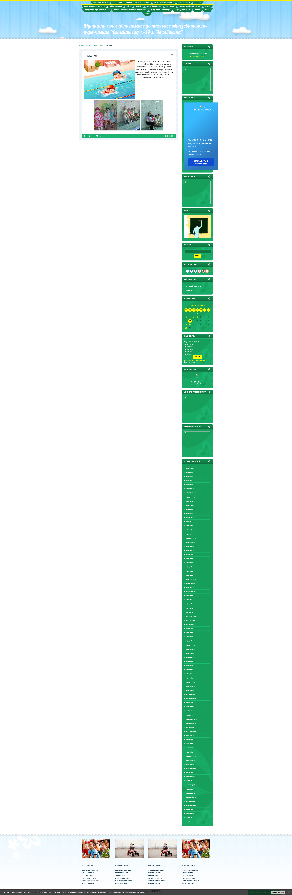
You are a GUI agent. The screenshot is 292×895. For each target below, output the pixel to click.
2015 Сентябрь (191, 538)
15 (194, 321)
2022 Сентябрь (191, 785)
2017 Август (190, 612)
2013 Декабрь (190, 468)
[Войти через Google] (203, 271)
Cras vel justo (87, 875)
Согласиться (278, 892)
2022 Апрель (190, 777)
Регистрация (194, 56)
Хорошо (190, 347)
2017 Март (189, 596)
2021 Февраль (190, 740)
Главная (82, 45)
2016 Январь (190, 550)
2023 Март (189, 810)
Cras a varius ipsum (89, 878)
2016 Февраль (190, 555)
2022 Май (189, 781)
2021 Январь (190, 736)
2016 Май (189, 567)
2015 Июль (189, 530)
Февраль (96, 45)
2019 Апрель (190, 670)
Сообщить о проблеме (201, 162)
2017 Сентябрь (191, 616)
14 (102, 45)
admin (93, 136)
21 (190, 324)
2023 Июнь (189, 822)
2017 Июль (189, 608)
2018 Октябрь (190, 645)
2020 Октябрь (191, 723)
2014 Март (189, 476)
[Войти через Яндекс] (199, 271)
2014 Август (190, 489)
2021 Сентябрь (191, 756)
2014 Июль (189, 485)
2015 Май (189, 522)
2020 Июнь (189, 715)
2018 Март (189, 633)
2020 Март (189, 703)
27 (186, 328)
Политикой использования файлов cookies (129, 892)
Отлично (190, 344)
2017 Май (189, 604)
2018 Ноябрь (190, 649)
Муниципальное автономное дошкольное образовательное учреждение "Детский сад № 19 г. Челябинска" (146, 29)
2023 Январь (190, 801)
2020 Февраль (191, 699)
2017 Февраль (190, 592)
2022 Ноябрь (190, 793)
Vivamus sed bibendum (90, 870)
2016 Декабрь (190, 587)
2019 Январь (190, 657)
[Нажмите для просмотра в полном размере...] (105, 130)
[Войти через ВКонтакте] (191, 271)
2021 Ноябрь (190, 760)
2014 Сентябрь (191, 493)
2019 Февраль (190, 662)
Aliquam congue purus (90, 881)
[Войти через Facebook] (195, 271)
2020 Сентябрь (191, 719)
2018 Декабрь (190, 653)
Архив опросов (199, 360)
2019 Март (189, 666)
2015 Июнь (189, 526)
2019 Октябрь (190, 682)
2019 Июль (189, 678)
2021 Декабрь (190, 764)
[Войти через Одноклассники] (207, 271)
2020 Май (189, 711)
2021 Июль (189, 752)
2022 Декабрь (191, 797)
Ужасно (189, 354)
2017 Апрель (190, 600)
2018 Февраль (190, 629)
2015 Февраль (190, 509)
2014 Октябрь (190, 497)
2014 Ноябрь (190, 501)
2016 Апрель (190, 563)
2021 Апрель (190, 748)
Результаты (188, 360)
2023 (89, 45)
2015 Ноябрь (190, 542)
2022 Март (189, 773)
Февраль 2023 (197, 306)
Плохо (189, 351)
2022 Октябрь (191, 789)
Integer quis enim (88, 873)
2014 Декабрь (190, 505)
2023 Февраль (191, 805)
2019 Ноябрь (190, 686)
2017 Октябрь (190, 620)
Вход (203, 56)
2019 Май (189, 674)
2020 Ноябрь (190, 727)
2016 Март (189, 559)
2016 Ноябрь (190, 583)
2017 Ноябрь (190, 624)
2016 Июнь (189, 571)
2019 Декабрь (190, 690)
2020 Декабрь (191, 731)
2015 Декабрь (190, 546)
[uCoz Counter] (197, 377)
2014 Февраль (190, 472)
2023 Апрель (190, 814)
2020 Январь (190, 694)
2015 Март (189, 513)
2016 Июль (189, 575)
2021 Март (189, 744)
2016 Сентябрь (191, 579)
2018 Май (189, 641)
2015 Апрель (190, 518)
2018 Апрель (190, 637)
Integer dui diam (88, 883)
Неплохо (190, 349)
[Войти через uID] (187, 271)
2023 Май (189, 818)
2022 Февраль (191, 768)
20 (186, 324)
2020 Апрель (190, 707)
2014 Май (189, 481)
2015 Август (190, 534)
